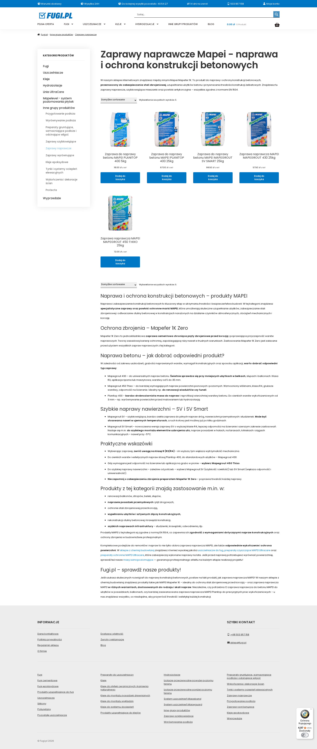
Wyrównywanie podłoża (61, 120)
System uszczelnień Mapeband (182, 699)
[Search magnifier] (276, 14)
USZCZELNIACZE (92, 24)
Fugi (46, 66)
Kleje (46, 79)
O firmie (42, 651)
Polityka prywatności (49, 639)
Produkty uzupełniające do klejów (121, 712)
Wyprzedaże (52, 198)
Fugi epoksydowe (48, 686)
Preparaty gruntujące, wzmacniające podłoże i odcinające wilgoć (61, 130)
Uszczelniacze (53, 72)
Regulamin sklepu (48, 645)
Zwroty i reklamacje (112, 639)
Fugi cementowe (47, 680)
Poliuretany (44, 709)
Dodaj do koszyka (120, 178)
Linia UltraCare (53, 92)
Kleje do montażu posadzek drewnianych (125, 695)
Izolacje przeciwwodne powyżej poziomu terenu (188, 682)
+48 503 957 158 (239, 634)
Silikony (41, 703)
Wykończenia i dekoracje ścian (61, 181)
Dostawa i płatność (112, 634)
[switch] (305, 735)
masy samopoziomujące (138, 560)
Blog (103, 645)
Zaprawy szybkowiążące (61, 141)
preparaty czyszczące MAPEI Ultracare (247, 550)
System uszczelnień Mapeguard (183, 704)
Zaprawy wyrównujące (60, 155)
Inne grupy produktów (61, 34)
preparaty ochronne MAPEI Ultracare (122, 555)
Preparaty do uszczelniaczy (117, 674)
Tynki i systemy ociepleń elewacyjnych (61, 170)
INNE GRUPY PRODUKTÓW (183, 24)
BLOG (211, 24)
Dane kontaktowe (48, 634)
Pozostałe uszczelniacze (52, 715)
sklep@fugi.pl (238, 642)
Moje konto (273, 4)
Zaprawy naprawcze (85, 34)
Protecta (51, 190)
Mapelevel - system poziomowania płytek (58, 100)
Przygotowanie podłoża (60, 113)
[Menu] (311, 710)
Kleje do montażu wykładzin (117, 701)
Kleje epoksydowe (57, 162)
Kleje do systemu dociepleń (117, 707)
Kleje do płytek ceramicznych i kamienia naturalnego (124, 688)
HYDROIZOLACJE (144, 24)
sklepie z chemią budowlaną (137, 550)
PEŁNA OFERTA (45, 24)
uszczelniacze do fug (210, 550)
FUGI (66, 24)
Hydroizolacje (52, 85)
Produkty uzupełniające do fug (55, 692)
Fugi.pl (44, 34)
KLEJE (118, 24)
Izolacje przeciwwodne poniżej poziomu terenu (188, 691)
